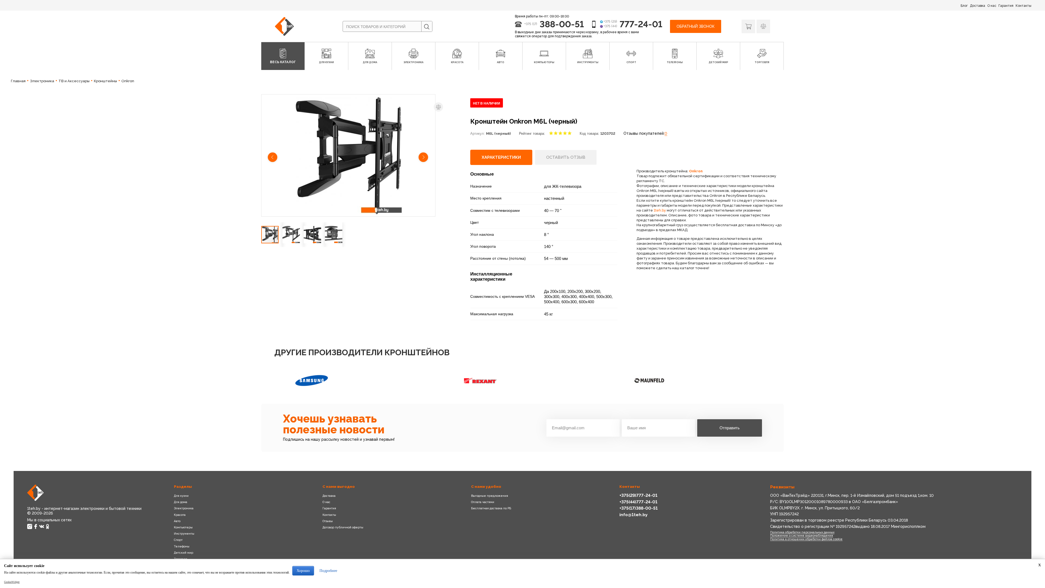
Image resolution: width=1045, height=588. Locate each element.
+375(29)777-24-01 (638, 495)
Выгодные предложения (489, 495)
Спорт (178, 539)
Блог (964, 6)
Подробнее (328, 571)
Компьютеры (183, 527)
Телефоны (181, 546)
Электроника (183, 508)
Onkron (696, 171)
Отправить (730, 427)
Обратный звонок (696, 26)
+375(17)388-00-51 (638, 508)
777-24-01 (641, 24)
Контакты (1023, 6)
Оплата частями (482, 502)
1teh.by (660, 210)
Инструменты (184, 533)
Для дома (180, 502)
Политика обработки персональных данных (802, 532)
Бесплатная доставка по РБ (491, 508)
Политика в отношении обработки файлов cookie (806, 539)
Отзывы (327, 521)
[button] (273, 158)
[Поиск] (426, 26)
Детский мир (183, 552)
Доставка (977, 6)
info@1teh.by (633, 514)
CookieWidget (12, 582)
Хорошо (303, 571)
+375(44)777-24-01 (638, 501)
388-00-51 (562, 24)
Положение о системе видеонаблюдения (801, 535)
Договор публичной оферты (342, 527)
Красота (180, 514)
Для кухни (181, 495)
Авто (177, 521)
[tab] (501, 157)
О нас (991, 6)
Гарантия (1005, 6)
